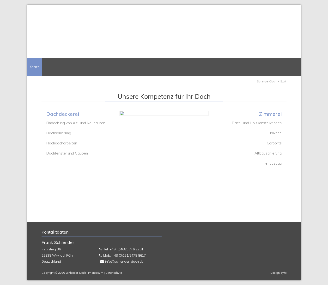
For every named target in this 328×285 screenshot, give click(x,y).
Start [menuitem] (34, 67)
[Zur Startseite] (135, 35)
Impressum (95, 272)
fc (285, 272)
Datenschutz (113, 272)
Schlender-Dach (266, 81)
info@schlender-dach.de (124, 261)
